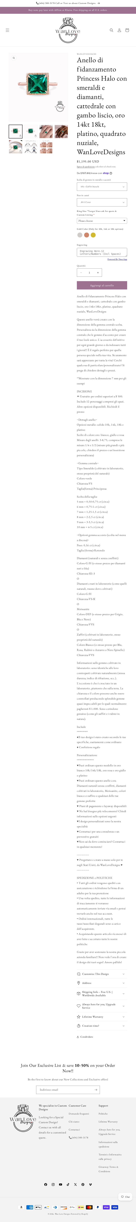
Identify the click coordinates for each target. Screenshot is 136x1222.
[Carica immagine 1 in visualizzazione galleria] (15, 131)
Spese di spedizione (86, 166)
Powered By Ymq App (117, 259)
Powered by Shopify (79, 1214)
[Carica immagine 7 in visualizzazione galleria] (46, 146)
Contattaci (74, 1129)
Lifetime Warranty (108, 1121)
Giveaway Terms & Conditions (109, 1169)
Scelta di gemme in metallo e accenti (94, 179)
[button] (7, 30)
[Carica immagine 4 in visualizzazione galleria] (61, 131)
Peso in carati (83, 195)
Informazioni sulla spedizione (108, 1144)
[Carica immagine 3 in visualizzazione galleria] (46, 131)
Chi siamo (74, 1121)
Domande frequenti (79, 1113)
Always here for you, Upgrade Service (109, 1132)
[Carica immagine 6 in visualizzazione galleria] (31, 146)
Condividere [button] (86, 1036)
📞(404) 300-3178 (78, 1137)
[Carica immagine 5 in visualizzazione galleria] (15, 146)
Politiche (103, 1113)
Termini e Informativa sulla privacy (110, 1156)
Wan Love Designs (62, 1214)
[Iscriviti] (96, 1090)
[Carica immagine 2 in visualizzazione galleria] (31, 131)
